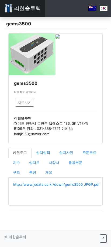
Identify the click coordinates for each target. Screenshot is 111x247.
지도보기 (25, 102)
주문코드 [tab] (89, 152)
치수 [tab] (16, 162)
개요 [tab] (48, 172)
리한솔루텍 (26, 8)
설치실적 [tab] (43, 152)
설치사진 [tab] (66, 152)
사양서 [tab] (54, 162)
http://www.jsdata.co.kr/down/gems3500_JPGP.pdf (56, 184)
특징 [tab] (32, 172)
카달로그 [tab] (20, 152)
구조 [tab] (16, 172)
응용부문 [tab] (75, 162)
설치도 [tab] (34, 162)
